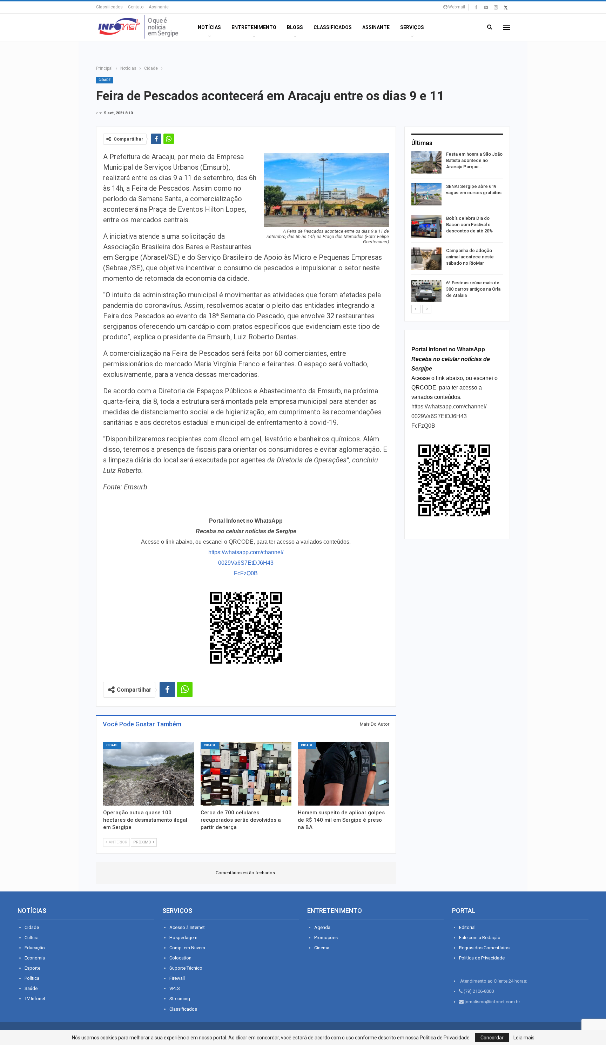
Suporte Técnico (185, 968)
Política (32, 978)
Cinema (321, 947)
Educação (35, 947)
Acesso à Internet (187, 927)
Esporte (32, 968)
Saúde (31, 988)
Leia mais (523, 1037)
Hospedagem (183, 937)
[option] (457, 227)
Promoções (326, 937)
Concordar (492, 1037)
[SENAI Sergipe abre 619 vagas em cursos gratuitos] (426, 194)
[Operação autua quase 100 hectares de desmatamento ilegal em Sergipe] (148, 774)
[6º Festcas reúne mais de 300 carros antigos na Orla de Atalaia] (426, 291)
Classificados (109, 7)
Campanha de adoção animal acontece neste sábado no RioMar (470, 257)
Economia (35, 958)
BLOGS (295, 27)
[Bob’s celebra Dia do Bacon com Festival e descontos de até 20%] (426, 226)
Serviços (412, 27)
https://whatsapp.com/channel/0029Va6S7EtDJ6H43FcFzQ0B (245, 562)
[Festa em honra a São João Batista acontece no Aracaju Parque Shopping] (426, 162)
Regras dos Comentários (484, 947)
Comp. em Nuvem (187, 947)
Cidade (104, 80)
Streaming (179, 998)
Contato (135, 7)
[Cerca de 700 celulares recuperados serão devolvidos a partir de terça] (246, 774)
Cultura (32, 937)
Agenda (322, 927)
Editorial (467, 927)
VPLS (174, 988)
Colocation (180, 958)
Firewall (177, 978)
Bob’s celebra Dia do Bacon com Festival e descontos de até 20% (469, 224)
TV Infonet (35, 998)
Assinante (159, 7)
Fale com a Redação (479, 937)
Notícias (209, 27)
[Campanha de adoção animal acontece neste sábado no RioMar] (426, 258)
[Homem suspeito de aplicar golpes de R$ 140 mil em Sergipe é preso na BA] (343, 774)
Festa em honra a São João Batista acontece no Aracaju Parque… (474, 160)
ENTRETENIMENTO (253, 27)
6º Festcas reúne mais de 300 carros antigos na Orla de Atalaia (473, 289)
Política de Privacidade (482, 958)
